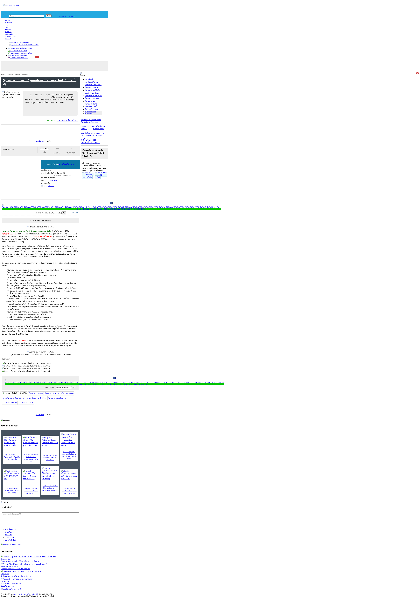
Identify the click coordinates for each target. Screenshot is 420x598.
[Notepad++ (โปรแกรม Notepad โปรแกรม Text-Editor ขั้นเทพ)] (50, 442)
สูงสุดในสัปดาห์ (86, 134)
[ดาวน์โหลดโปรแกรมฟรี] (11, 5)
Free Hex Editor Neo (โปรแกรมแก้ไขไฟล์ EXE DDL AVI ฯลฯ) (12, 490)
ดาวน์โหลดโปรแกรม (66, 164)
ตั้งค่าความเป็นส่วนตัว (9, 592)
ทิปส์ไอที (8, 29)
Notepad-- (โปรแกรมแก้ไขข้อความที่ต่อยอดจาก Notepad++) (31, 491)
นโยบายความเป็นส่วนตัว (29, 592)
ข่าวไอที (7, 25)
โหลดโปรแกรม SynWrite (12, 398)
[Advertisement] (50, 109)
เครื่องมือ (8, 39)
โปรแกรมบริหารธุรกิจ (93, 96)
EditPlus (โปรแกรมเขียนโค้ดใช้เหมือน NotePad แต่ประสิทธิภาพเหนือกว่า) (50, 488)
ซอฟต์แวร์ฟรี (96, 121)
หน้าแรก (7, 20)
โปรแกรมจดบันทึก (10, 403)
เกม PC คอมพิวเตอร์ (92, 93)
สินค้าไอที (8, 32)
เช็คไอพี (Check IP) (21, 51)
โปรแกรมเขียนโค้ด (26, 403)
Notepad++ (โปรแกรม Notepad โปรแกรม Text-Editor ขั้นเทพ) (50, 457)
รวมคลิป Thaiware (10, 36)
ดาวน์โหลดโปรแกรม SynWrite (34, 398)
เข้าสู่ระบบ (71, 16)
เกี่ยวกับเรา (9, 532)
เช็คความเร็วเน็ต (87, 177)
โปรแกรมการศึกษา (92, 98)
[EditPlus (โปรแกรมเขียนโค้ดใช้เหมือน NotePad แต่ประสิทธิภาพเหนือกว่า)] (50, 473)
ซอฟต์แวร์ (26, 42)
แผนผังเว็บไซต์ (10, 540)
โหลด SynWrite (50, 393)
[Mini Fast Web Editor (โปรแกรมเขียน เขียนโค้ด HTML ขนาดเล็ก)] (12, 442)
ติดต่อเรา (8, 535)
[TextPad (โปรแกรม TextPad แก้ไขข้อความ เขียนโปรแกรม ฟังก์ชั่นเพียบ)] (69, 440)
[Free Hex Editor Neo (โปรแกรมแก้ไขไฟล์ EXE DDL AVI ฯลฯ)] (12, 475)
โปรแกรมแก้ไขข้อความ (57, 398)
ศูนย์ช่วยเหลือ (10, 529)
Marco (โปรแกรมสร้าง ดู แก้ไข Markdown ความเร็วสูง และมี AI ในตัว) (31, 458)
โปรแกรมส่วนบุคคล (92, 87)
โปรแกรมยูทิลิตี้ (91, 107)
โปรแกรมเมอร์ (19, 74)
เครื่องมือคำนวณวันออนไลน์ (19, 58)
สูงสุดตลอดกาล (98, 134)
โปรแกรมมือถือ (91, 104)
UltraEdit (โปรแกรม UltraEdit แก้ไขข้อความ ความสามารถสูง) (69, 491)
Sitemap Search (90, 112)
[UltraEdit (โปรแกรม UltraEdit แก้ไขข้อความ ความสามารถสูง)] (69, 475)
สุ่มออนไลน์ (23, 55)
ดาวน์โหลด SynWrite (66, 393)
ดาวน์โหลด (8, 23)
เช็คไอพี (97, 177)
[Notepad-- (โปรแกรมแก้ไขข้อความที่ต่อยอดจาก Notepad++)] (31, 475)
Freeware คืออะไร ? (67, 120)
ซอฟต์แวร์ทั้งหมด (91, 82)
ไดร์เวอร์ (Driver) (91, 109)
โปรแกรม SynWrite (36, 393)
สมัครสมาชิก (62, 16)
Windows (51, 186)
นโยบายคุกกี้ (45, 592)
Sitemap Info (89, 114)
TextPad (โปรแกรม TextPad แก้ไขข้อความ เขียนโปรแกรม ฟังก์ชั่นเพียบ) (69, 455)
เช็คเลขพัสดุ (28, 53)
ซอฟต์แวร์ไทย (86, 121)
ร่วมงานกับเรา (10, 537)
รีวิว (6, 27)
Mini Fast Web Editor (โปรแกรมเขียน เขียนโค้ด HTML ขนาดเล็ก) (12, 457)
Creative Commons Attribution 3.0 (26, 594)
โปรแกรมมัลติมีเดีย (92, 90)
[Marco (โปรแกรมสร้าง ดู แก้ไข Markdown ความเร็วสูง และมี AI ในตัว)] (31, 441)
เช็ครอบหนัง (9, 34)
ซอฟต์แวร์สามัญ (87, 127)
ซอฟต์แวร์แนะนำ (99, 127)
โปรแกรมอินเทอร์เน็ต (93, 85)
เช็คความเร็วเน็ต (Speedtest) (24, 48)
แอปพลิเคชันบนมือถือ (31, 45)
